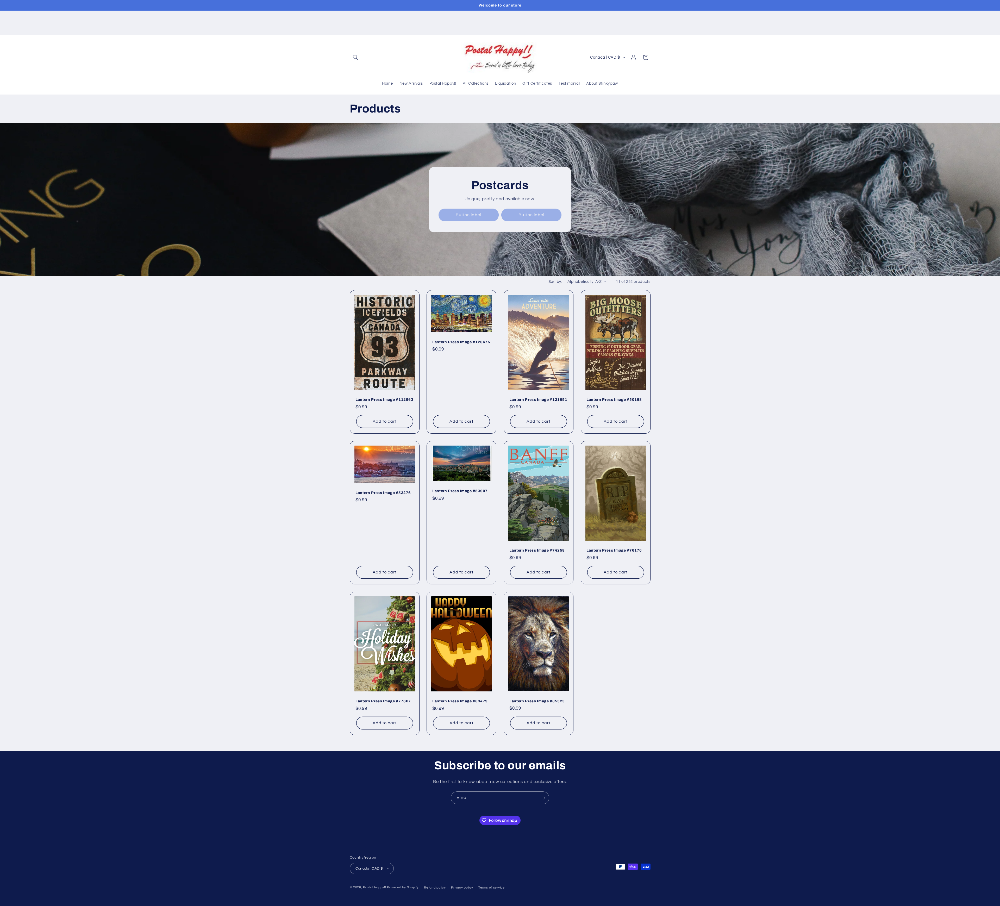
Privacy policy (462, 887)
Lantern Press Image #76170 (614, 550)
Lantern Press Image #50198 (614, 400)
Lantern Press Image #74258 (537, 550)
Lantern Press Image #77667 (383, 701)
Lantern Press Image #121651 (538, 400)
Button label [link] (469, 215)
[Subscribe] (543, 797)
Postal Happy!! (374, 887)
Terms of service (491, 887)
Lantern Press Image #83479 (460, 701)
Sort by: (555, 282)
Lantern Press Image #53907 (460, 491)
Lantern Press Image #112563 (384, 400)
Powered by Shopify (402, 887)
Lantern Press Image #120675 (461, 342)
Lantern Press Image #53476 (383, 493)
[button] (356, 57)
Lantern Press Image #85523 (537, 701)
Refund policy (435, 887)
